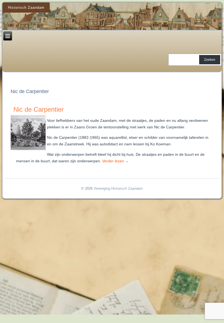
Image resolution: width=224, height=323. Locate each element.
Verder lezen (115, 161)
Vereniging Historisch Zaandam (118, 188)
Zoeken (209, 60)
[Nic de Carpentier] (29, 150)
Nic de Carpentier (38, 109)
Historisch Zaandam (26, 7)
